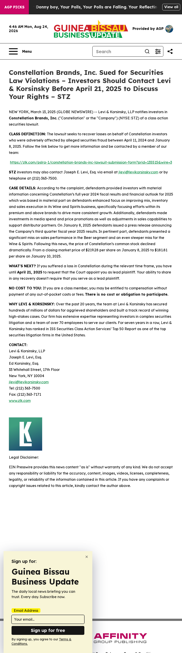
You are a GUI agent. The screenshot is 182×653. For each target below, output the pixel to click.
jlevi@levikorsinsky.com (138, 172)
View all (171, 7)
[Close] (87, 557)
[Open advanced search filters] (157, 51)
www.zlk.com (20, 400)
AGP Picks (14, 7)
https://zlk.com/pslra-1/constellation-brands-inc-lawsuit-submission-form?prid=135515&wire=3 (91, 162)
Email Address (26, 610)
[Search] (147, 51)
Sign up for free (48, 630)
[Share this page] (170, 51)
